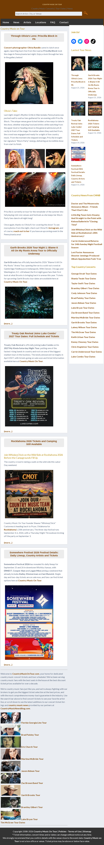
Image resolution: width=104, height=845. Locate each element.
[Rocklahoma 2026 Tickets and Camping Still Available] (95, 109)
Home (6, 22)
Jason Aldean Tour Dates (83, 303)
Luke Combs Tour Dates (83, 356)
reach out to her (21, 231)
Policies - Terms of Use (70, 831)
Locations (40, 22)
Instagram (54, 228)
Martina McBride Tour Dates (85, 317)
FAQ (52, 22)
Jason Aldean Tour (30, 771)
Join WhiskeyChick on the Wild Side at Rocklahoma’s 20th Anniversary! (86, 232)
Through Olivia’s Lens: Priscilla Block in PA (34, 37)
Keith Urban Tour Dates (83, 337)
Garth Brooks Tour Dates (84, 322)
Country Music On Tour (15, 281)
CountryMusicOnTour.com (25, 673)
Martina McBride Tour (32, 759)
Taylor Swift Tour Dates (83, 283)
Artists (27, 22)
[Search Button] (85, 13)
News (16, 22)
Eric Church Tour (29, 746)
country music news (18, 705)
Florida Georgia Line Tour (34, 722)
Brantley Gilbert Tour (32, 807)
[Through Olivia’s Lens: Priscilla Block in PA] (78, 63)
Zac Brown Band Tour (32, 783)
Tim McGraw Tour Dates (13, 822)
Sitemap (87, 831)
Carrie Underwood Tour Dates (86, 351)
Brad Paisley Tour (30, 734)
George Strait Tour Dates (84, 273)
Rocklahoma (10, 529)
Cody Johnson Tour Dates (84, 293)
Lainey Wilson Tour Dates (84, 327)
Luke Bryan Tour (29, 819)
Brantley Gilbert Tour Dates (85, 288)
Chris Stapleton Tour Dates (85, 346)
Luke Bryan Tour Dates (82, 307)
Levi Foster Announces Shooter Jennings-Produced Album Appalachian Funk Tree (86, 255)
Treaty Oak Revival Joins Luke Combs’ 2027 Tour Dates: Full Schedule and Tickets (34, 335)
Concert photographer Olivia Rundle (22, 47)
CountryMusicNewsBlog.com (15, 708)
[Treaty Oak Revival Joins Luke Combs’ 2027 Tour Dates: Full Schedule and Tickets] (78, 109)
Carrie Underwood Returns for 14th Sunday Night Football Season (86, 244)
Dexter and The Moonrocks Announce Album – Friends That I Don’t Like (85, 206)
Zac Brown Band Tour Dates (85, 312)
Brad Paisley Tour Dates (83, 298)
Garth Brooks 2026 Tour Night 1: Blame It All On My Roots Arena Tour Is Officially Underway (34, 250)
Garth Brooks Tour (30, 795)
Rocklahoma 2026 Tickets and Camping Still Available (34, 443)
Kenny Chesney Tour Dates (84, 342)
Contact (64, 22)
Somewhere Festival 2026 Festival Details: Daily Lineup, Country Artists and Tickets (34, 554)
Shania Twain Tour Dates (83, 278)
